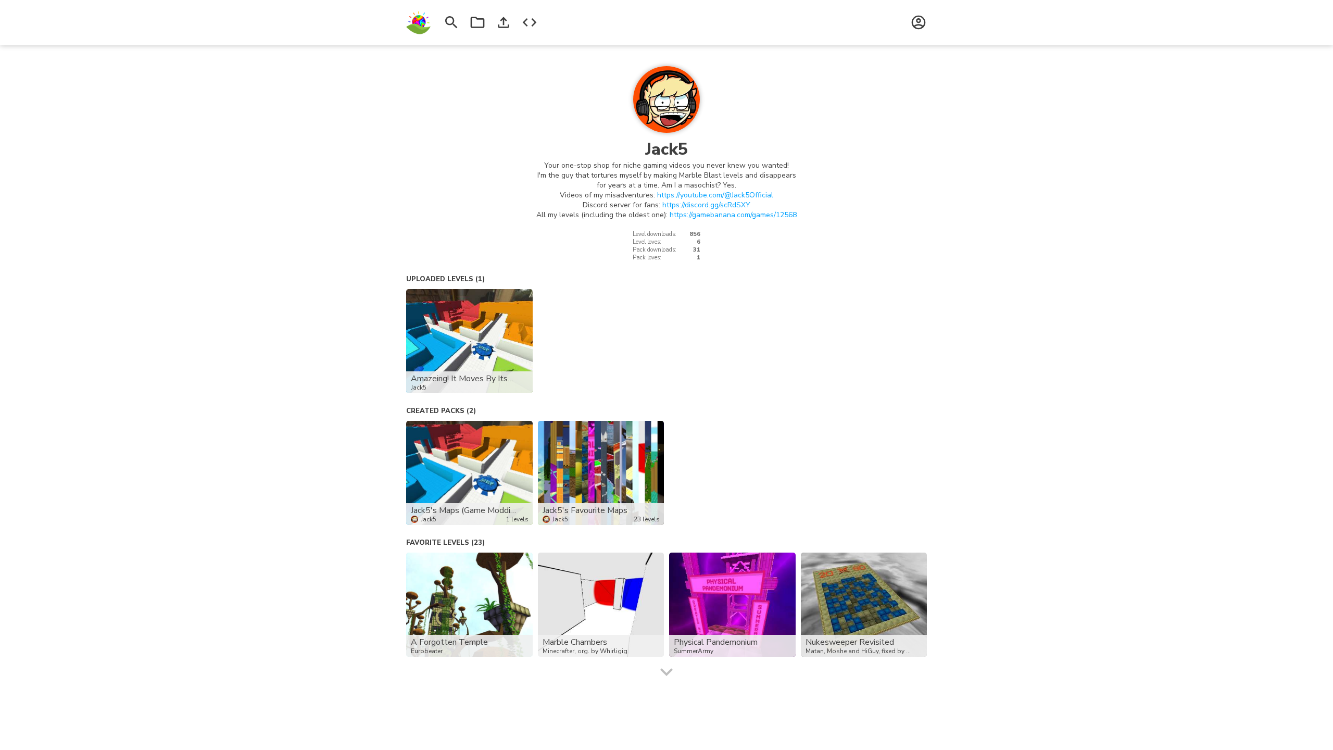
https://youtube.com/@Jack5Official (715, 195)
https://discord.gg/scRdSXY (706, 205)
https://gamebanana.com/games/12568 (733, 215)
